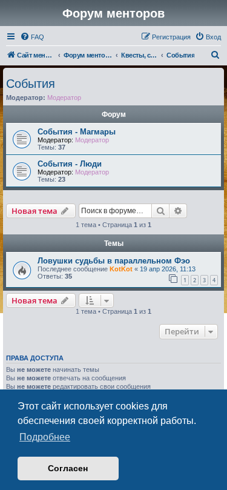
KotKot (121, 269)
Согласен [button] (68, 468)
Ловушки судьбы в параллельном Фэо (114, 260)
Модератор (64, 97)
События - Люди (70, 163)
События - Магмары (77, 131)
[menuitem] (32, 37)
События (30, 83)
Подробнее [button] (44, 437)
